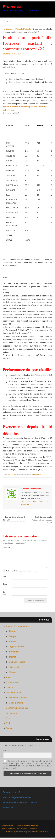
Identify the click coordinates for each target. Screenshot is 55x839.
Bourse (12, 641)
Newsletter (8, 807)
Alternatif (13, 631)
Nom (5, 576)
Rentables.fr (13, 6)
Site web (4, 593)
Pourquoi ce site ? (11, 792)
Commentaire (5, 549)
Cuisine (9, 687)
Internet (12, 657)
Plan (8, 718)
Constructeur (12, 682)
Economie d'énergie (18, 697)
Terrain (9, 728)
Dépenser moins (14, 692)
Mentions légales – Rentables (17, 797)
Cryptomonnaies (16, 646)
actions (10, 474)
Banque (12, 636)
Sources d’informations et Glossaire (20, 802)
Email (6, 751)
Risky (9, 723)
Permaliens (37, 474)
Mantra (35, 832)
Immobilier (14, 651)
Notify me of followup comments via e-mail (21, 571)
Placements (14, 667)
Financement (12, 713)
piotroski (17, 474)
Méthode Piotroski (23, 29)
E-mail (5, 585)
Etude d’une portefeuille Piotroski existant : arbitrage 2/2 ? (42, 520)
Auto (8, 677)
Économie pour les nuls (17, 708)
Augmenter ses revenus (17, 626)
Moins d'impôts (16, 703)
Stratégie (13, 672)
